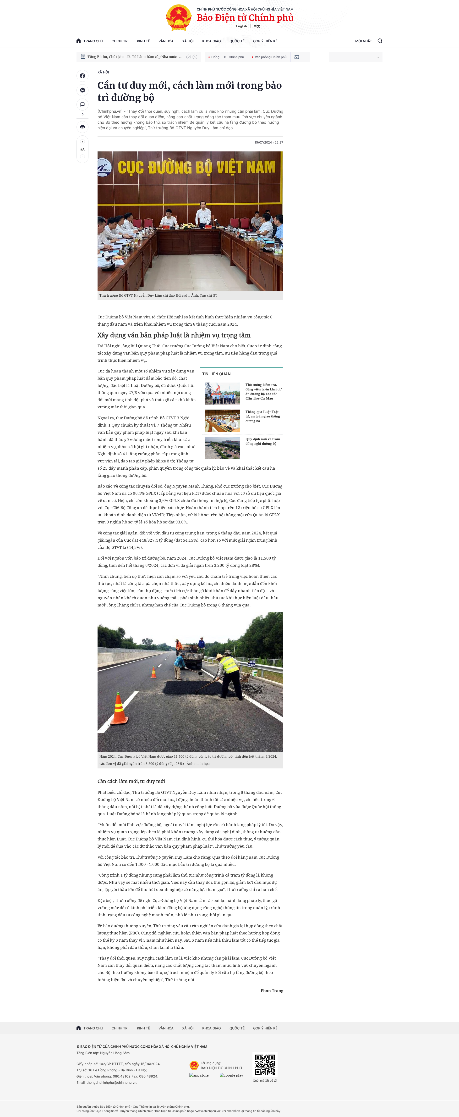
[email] (297, 57)
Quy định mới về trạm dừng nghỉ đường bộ (263, 441)
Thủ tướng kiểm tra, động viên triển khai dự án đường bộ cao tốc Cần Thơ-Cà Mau (264, 391)
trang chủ (93, 41)
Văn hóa (166, 41)
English (241, 26)
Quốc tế (237, 41)
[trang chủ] (194, 1065)
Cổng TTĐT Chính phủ (227, 57)
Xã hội (188, 41)
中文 (257, 26)
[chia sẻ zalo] (82, 90)
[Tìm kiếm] (379, 41)
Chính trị (120, 41)
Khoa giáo (211, 41)
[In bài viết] (82, 127)
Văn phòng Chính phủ (271, 57)
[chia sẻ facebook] (82, 76)
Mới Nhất (363, 41)
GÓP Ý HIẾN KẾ (265, 1028)
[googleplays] (234, 1077)
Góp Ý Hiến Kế (265, 41)
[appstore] (203, 1077)
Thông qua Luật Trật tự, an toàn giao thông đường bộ (263, 416)
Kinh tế (143, 41)
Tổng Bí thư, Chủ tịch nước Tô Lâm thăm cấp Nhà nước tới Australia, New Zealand (134, 57)
